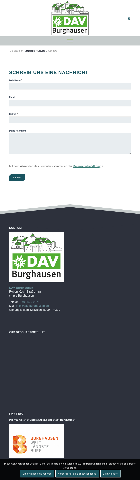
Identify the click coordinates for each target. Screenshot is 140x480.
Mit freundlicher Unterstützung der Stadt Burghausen (42, 419)
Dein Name (15, 80)
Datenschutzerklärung (87, 166)
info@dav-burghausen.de (32, 306)
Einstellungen (110, 473)
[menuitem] (70, 40)
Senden (17, 177)
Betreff (13, 114)
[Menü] (70, 40)
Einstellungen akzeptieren (37, 473)
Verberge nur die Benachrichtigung (77, 473)
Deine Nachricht (18, 130)
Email (12, 97)
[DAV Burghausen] (70, 18)
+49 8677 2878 (30, 302)
